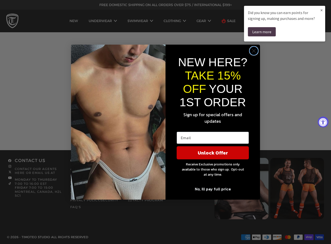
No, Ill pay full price (213, 189)
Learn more (261, 31)
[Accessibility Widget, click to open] (323, 122)
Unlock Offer (213, 152)
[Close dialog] (254, 51)
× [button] (321, 10)
